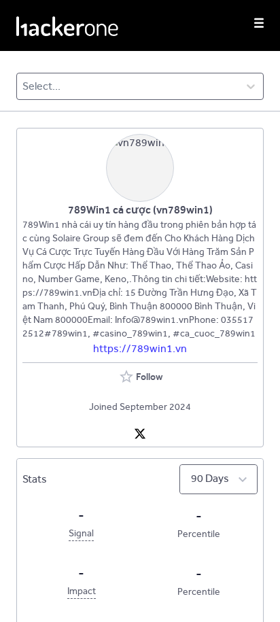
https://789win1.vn (140, 348)
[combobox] (23, 86)
